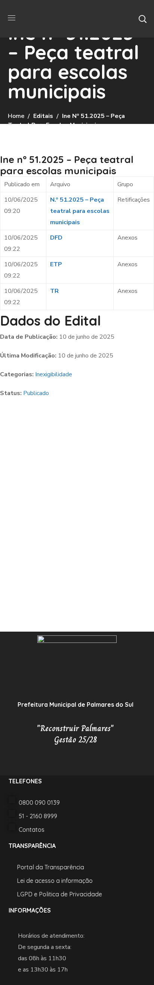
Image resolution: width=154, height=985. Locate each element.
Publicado (36, 393)
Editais (43, 116)
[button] (142, 19)
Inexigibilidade (53, 374)
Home (16, 116)
